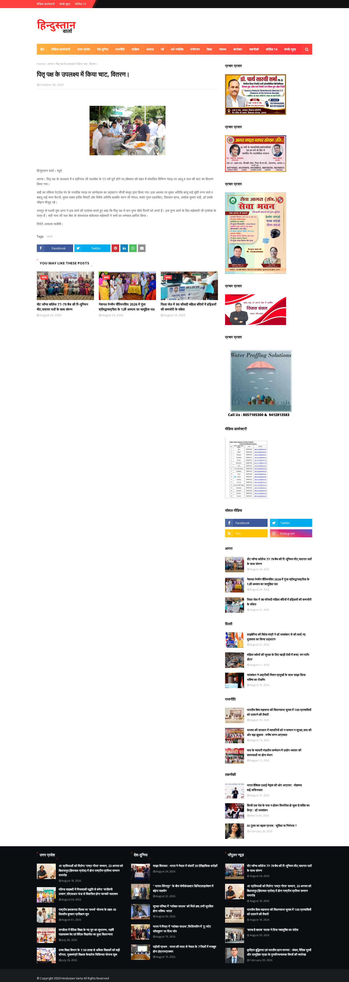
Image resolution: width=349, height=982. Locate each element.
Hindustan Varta (72, 978)
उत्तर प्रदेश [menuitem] (83, 49)
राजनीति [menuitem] (119, 49)
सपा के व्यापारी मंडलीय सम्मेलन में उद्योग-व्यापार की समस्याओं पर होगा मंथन (274, 752)
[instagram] (291, 533)
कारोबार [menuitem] (237, 49)
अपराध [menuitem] (150, 49)
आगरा (50, 64)
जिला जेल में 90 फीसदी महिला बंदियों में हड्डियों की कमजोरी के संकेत (188, 306)
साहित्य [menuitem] (135, 49)
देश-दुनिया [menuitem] (102, 49)
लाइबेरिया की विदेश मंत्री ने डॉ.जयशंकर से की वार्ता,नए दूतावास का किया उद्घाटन (276, 636)
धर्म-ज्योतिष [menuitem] (177, 49)
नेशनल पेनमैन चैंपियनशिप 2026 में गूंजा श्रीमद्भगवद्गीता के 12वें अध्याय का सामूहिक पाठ (127, 306)
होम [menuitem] (42, 49)
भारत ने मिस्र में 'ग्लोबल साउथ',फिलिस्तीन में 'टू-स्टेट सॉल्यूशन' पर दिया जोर (182, 928)
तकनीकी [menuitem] (254, 49)
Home (41, 64)
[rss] (246, 533)
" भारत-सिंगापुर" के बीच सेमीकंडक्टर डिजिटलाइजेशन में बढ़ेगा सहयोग (183, 888)
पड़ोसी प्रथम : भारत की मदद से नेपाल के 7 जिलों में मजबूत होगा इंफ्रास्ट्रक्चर (184, 948)
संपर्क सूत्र (64, 4)
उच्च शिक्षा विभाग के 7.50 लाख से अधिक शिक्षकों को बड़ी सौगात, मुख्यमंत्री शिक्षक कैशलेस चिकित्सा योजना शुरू (89, 952)
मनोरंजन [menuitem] (195, 49)
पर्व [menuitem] (162, 49)
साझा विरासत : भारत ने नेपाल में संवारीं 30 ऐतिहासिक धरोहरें (185, 866)
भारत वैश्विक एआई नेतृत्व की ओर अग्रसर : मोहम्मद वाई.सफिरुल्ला (274, 787)
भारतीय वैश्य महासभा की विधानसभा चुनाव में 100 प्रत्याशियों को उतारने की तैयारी (279, 712)
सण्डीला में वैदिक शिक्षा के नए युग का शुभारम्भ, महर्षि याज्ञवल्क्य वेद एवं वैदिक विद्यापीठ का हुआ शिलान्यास (86, 932)
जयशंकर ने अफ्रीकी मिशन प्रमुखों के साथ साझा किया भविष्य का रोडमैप (276, 677)
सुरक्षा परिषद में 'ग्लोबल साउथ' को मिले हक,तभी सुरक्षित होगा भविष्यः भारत (183, 908)
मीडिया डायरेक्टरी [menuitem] (60, 49)
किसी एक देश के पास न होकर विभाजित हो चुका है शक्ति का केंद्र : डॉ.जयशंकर (278, 807)
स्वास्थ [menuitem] (222, 49)
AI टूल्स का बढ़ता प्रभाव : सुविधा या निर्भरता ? (272, 825)
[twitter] (291, 523)
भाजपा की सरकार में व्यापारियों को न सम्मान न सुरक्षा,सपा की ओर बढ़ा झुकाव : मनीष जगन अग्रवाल (279, 732)
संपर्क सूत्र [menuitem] (290, 49)
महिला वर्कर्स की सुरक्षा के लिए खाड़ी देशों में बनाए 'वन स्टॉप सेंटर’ (278, 656)
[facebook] (246, 523)
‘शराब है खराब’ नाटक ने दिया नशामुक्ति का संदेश (272, 930)
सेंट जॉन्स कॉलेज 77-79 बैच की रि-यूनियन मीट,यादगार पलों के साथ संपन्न (62, 306)
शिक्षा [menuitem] (209, 49)
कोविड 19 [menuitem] (271, 49)
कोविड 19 (80, 4)
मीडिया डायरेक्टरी (46, 4)
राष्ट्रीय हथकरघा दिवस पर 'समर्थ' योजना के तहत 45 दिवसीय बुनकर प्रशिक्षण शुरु (87, 911)
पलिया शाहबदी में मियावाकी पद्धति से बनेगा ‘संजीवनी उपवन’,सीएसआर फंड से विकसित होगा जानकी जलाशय (88, 891)
